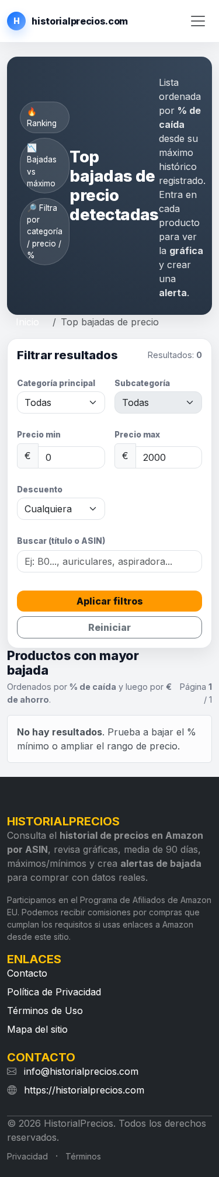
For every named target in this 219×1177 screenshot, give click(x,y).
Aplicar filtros (110, 601)
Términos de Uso (45, 1010)
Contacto (27, 973)
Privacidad (27, 1156)
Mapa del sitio (37, 1029)
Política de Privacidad (54, 992)
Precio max (137, 434)
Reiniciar (109, 627)
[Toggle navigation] (198, 21)
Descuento (39, 489)
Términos (83, 1156)
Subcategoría (142, 383)
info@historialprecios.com (81, 1071)
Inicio (27, 322)
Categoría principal (56, 383)
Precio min (39, 434)
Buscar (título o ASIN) (61, 541)
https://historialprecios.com (84, 1090)
